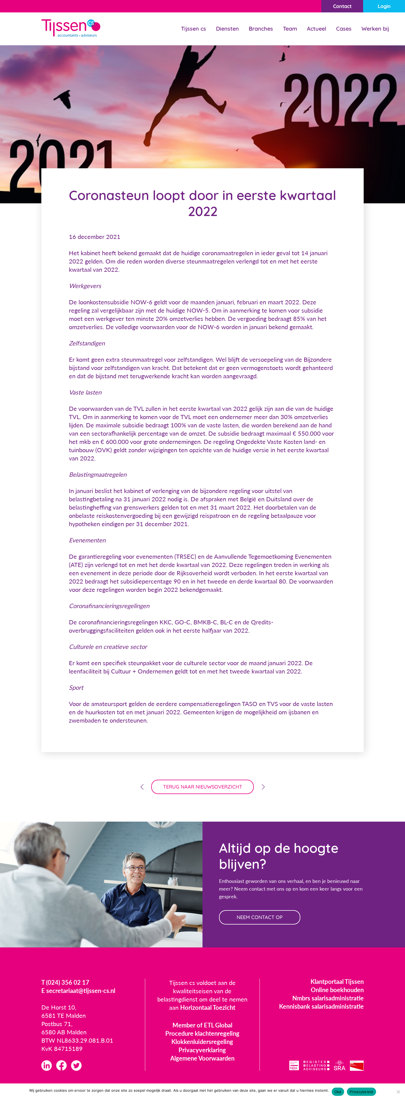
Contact (342, 6)
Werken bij (375, 28)
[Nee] (398, 1091)
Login (384, 6)
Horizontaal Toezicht (207, 1007)
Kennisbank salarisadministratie (321, 1006)
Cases (344, 28)
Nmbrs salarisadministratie (328, 998)
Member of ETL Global (202, 1025)
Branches (261, 28)
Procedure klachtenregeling (202, 1033)
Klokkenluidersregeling (202, 1041)
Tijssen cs (193, 28)
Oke (338, 1092)
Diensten (227, 28)
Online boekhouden (337, 990)
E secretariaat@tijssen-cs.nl (78, 990)
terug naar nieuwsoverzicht (202, 787)
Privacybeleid (361, 1092)
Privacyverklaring (202, 1050)
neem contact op (260, 917)
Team (290, 28)
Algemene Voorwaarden (202, 1058)
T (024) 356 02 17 (65, 982)
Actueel (316, 28)
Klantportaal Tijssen (337, 981)
